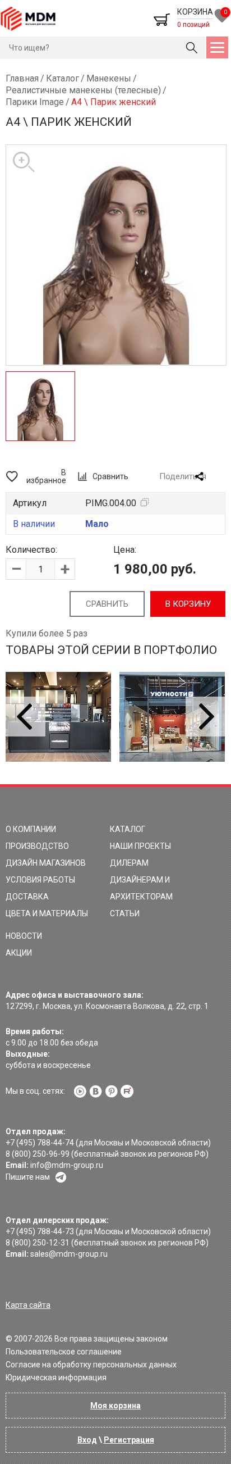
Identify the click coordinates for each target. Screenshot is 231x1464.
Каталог (127, 829)
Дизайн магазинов (46, 862)
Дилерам (129, 862)
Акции (19, 952)
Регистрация (129, 1439)
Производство (37, 846)
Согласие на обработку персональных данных (91, 1364)
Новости (24, 935)
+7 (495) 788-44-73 (40, 1231)
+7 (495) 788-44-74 (40, 1142)
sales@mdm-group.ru (69, 1253)
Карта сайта (28, 1305)
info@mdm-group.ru (66, 1165)
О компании (31, 829)
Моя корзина (115, 1405)
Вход (87, 1439)
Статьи (125, 913)
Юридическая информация (56, 1377)
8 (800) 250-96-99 (38, 1153)
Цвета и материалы (47, 913)
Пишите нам (28, 1176)
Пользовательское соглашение (64, 1351)
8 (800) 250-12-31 (38, 1242)
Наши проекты (140, 846)
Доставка (27, 896)
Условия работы (40, 879)
